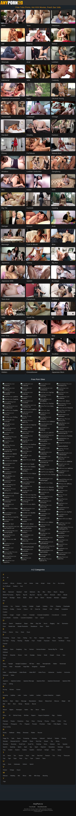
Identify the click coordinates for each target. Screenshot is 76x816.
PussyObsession (7, 408)
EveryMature (60, 472)
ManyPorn (60, 492)
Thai (53, 755)
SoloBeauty (6, 545)
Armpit (42, 583)
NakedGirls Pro (7, 438)
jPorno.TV (60, 496)
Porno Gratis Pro (7, 553)
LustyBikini (60, 516)
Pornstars (5, 724)
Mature (40, 701)
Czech (42, 617)
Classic (26, 609)
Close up (37, 609)
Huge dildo (26, 666)
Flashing (20, 640)
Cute (36, 617)
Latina (25, 695)
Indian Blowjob (13, 672)
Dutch (47, 626)
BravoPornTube (43, 539)
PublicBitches (61, 425)
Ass (54, 583)
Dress (41, 626)
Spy (31, 747)
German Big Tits (52, 649)
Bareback (19, 592)
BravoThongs (24, 501)
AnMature (52, 421)
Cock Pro (15, 517)
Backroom (11, 592)
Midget (63, 701)
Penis (33, 721)
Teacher (21, 755)
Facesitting (6, 638)
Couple (18, 615)
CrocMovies (6, 458)
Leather (32, 695)
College (57, 609)
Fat (30, 638)
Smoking (38, 744)
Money (20, 704)
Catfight (31, 606)
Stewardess (52, 747)
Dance (4, 623)
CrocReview (24, 394)
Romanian (25, 732)
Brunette (49, 597)
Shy (52, 741)
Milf (69, 701)
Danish (11, 623)
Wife (30, 775)
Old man (26, 715)
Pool (65, 721)
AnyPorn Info (24, 541)
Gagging (5, 649)
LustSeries (6, 434)
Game (11, 649)
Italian (12, 675)
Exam (28, 632)
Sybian (59, 750)
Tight (9, 758)
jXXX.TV (51, 432)
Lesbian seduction (48, 695)
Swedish (31, 750)
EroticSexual (24, 413)
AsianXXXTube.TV (62, 433)
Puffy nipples (57, 724)
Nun (32, 709)
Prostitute (42, 724)
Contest (5, 615)
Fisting (13, 640)
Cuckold (64, 615)
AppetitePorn (6, 536)
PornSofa (69, 436)
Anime (31, 583)
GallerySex (42, 526)
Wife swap (37, 775)
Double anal (12, 626)
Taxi (15, 755)
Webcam (5, 775)
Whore (24, 775)
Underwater (17, 764)
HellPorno (70, 468)
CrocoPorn (6, 443)
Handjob (10, 663)
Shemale (5, 741)
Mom (14, 704)
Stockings (60, 747)
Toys (26, 758)
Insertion (59, 672)
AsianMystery (43, 454)
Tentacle (47, 755)
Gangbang (19, 649)
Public (49, 724)
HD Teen (31, 663)
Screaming (26, 738)
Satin (12, 738)
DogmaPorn (6, 562)
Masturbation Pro (61, 385)
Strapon (68, 747)
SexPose (33, 444)
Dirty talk (38, 623)
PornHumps (60, 390)
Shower (46, 741)
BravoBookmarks (62, 454)
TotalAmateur (60, 416)
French (54, 640)
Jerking (11, 683)
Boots (18, 597)
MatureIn (51, 487)
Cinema (19, 609)
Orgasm (33, 715)
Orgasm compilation (43, 715)
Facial (13, 638)
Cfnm (51, 606)
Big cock (32, 594)
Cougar (12, 615)
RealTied (51, 490)
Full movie (61, 640)
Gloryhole (12, 655)
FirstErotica (42, 414)
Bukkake (56, 597)
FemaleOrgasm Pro (62, 529)
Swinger (46, 750)
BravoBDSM (6, 394)
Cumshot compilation (26, 617)
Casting (24, 606)
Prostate (34, 724)
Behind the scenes (8, 594)
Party (27, 721)
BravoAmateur (43, 425)
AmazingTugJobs (8, 532)
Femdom (41, 638)
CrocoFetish (60, 429)
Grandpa (32, 655)
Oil (9, 715)
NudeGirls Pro (25, 479)
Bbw (44, 592)
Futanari (5, 643)
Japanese (5, 681)
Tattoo (9, 755)
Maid (11, 701)
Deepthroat (18, 623)
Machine (5, 701)
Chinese (5, 609)
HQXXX (15, 454)
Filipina (60, 638)
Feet (35, 638)
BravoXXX (60, 546)
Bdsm (49, 592)
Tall (4, 755)
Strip (4, 750)
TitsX (48, 410)
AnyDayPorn (60, 537)
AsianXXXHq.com (62, 481)
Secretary (34, 738)
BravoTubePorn (43, 498)
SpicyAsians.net (43, 462)
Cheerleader (66, 606)
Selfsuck (49, 738)
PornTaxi (51, 403)
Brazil (30, 597)
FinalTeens (60, 505)
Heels (38, 663)
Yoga (4, 781)
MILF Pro (33, 497)
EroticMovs (24, 532)
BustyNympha (7, 501)
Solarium (52, 744)
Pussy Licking (6, 727)
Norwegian (19, 709)
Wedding (12, 775)
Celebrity (45, 606)
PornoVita (42, 494)
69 (3, 577)
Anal (25, 583)
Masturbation (32, 701)
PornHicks (6, 549)
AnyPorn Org (24, 448)
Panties (13, 721)
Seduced (42, 738)
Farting (25, 638)
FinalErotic (24, 457)
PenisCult (70, 408)
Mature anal (48, 701)
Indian (4, 672)
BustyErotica (60, 509)
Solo (58, 744)
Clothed (45, 609)
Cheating (58, 606)
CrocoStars (60, 541)
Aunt (21, 586)
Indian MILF (32, 672)
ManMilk (33, 513)
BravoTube (24, 453)
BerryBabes (24, 429)
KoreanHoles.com (26, 407)
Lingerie (58, 695)
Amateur (19, 583)
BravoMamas (60, 398)
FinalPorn (33, 409)
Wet (19, 775)
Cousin (25, 615)
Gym (64, 655)
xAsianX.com (61, 465)
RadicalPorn (6, 425)
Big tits (40, 594)
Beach (55, 592)
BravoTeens (42, 445)
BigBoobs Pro (43, 560)
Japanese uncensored (54, 681)
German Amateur (41, 649)
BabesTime (60, 558)
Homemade (63, 663)
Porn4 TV (51, 469)
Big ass (18, 594)
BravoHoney (24, 437)
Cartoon (17, 606)
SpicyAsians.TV (61, 405)
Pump (65, 724)
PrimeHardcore (43, 390)
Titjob (14, 758)
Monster (27, 704)
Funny (68, 640)
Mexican (56, 701)
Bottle (24, 597)
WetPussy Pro (61, 420)
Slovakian (5, 744)
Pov (21, 724)
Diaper (26, 623)
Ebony (4, 632)
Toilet (20, 758)
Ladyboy (13, 695)
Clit (31, 609)
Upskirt (31, 764)
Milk (4, 704)
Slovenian (13, 744)
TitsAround (24, 517)
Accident (5, 583)
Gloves (20, 655)
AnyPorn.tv (11, 2)
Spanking (12, 747)
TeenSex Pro (6, 447)
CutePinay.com (61, 524)
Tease (27, 755)
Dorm (4, 626)
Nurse (37, 709)
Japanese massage (28, 681)
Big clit (25, 594)
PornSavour (60, 394)
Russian (40, 732)
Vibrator (5, 770)
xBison (31, 524)
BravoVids (6, 521)
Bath (26, 592)
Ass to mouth (6, 586)
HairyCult (33, 425)
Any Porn (33, 495)
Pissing (47, 721)
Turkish (38, 758)
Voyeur (18, 770)
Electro (11, 632)
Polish (59, 721)
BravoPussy (6, 390)
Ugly (4, 764)
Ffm (54, 638)
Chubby (12, 609)
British (42, 597)
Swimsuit (39, 750)
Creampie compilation (43, 615)
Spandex (65, 744)
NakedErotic (24, 442)
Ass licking (61, 583)
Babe (4, 592)
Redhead (11, 732)
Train (31, 758)
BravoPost (60, 500)
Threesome (67, 755)
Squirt (36, 747)
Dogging (52, 623)
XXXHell (15, 460)
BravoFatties (24, 551)
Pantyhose (20, 721)
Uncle (9, 764)
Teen (33, 755)
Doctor (45, 623)
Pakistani (5, 721)
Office (4, 715)
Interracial (5, 675)
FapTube (51, 392)
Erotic (22, 632)
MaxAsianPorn (43, 441)
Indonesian (51, 672)
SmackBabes (24, 536)
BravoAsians (6, 465)
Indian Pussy (42, 672)
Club (51, 609)
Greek (45, 655)
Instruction (67, 672)
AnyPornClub (42, 502)
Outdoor (59, 715)
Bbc (39, 592)
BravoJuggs (42, 556)
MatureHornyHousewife (27, 547)
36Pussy (69, 483)
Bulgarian (64, 597)
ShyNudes (42, 519)
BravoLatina (42, 385)
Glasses (5, 655)
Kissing (5, 689)
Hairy (4, 663)
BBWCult (69, 461)
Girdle (61, 649)
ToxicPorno (6, 414)
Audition (15, 586)
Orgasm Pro (24, 422)
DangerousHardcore (62, 446)
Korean (18, 689)
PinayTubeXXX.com (8, 528)
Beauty (62, 592)
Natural (5, 709)
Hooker (5, 666)
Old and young (17, 715)
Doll (58, 623)
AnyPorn (69, 512)
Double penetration (23, 626)
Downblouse (34, 626)
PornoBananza (7, 473)
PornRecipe (42, 535)
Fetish (48, 638)
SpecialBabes (43, 401)
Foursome (46, 640)
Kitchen (12, 689)
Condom (5, 612)
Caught (38, 606)
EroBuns (33, 466)
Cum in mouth (6, 617)
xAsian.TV (24, 418)
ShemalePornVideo (26, 528)
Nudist (26, 709)
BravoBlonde (24, 385)
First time (5, 640)
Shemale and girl (15, 741)
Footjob (39, 640)
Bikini (45, 594)
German (31, 649)
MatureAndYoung (43, 437)
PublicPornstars (25, 510)
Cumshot (15, 617)
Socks (45, 744)
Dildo (31, 623)
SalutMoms (6, 497)
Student (10, 750)
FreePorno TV (7, 490)
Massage (23, 701)
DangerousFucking (44, 548)
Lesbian (38, 695)
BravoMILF (24, 398)
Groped (52, 655)
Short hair (38, 741)
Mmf (9, 704)
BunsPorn (24, 559)
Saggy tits (6, 738)
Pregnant (27, 724)
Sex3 (12, 524)
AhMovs (51, 522)
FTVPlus (15, 417)
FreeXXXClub (7, 482)
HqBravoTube (43, 507)
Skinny (57, 741)
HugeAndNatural (43, 543)
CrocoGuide (6, 421)
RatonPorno (6, 469)
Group (58, 655)
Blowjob (5, 597)
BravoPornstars (61, 554)
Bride (36, 597)
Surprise (17, 750)
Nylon (43, 709)
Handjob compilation (21, 663)
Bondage (12, 597)
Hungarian (34, 666)
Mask (17, 701)
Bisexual (52, 594)
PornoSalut (24, 390)
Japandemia (24, 555)
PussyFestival (7, 430)
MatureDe (41, 466)
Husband (42, 666)
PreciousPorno (7, 558)
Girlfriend (5, 652)
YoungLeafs (24, 492)
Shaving (64, 738)
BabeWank (42, 430)
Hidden (55, 663)
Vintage (12, 770)
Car (12, 606)
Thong (59, 755)
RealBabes (60, 550)
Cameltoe (5, 606)
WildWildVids (60, 440)
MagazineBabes (43, 552)
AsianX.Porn (42, 396)
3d (7, 577)
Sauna (18, 738)
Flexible (27, 640)
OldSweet (16, 493)
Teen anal (39, 755)
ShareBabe (6, 506)
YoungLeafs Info (7, 451)
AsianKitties (42, 515)
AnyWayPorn (42, 419)
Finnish (66, 638)
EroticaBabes (6, 478)
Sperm (19, 747)
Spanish (5, 747)
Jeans (4, 683)
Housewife (18, 666)
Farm (19, 638)
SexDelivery (6, 385)
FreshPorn (42, 449)
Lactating (5, 695)
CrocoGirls (24, 521)
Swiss (53, 750)
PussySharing (7, 486)
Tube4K (32, 464)
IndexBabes (42, 458)
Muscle (34, 704)
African (12, 583)
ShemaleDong (7, 403)
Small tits (30, 744)
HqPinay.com (60, 459)
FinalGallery (24, 471)
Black (59, 594)
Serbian (57, 738)
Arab (37, 583)
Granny (39, 655)
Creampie (31, 615)
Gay (25, 649)
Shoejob (25, 741)
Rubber (33, 732)
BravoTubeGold (25, 483)
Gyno (4, 658)
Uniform (25, 764)
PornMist (15, 410)
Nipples (11, 709)
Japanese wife (66, 681)
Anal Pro (51, 472)
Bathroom (32, 592)
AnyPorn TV (60, 450)
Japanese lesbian (16, 681)
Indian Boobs (23, 672)
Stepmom (43, 747)
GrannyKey (24, 488)
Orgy (53, 715)
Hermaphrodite (46, 663)
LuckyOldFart (61, 533)
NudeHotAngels (43, 480)
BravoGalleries (7, 514)
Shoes (31, 741)
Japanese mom (41, 681)
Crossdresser (55, 615)
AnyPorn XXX (25, 433)
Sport (25, 747)
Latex (19, 695)
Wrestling (45, 775)
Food (33, 640)
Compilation (65, 609)
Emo (17, 632)
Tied (4, 758)
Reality (5, 732)
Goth (26, 655)
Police (53, 721)
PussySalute (24, 402)
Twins (44, 758)
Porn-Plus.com (61, 412)
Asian (48, 583)
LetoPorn (15, 396)
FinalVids (15, 399)
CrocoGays (42, 530)
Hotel (10, 666)
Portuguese (14, 724)
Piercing (40, 721)
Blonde (65, 594)
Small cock (22, 744)
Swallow (24, 750)
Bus (4, 600)
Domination (65, 623)
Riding (18, 732)
